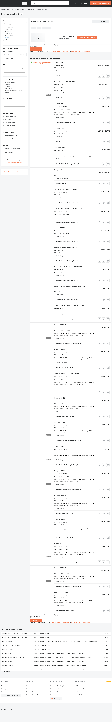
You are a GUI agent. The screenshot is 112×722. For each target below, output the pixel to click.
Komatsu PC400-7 (60, 568)
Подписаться (35, 49)
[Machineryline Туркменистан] (10, 3)
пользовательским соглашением (80, 51)
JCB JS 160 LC (59, 128)
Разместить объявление (87, 37)
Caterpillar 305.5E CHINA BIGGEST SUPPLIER (69, 305)
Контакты (4, 691)
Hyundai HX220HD (60, 543)
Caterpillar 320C (59, 446)
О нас (3, 686)
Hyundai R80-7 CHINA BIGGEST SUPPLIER (68, 267)
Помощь (3, 689)
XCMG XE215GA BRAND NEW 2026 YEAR (68, 189)
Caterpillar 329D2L (60, 471)
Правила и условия (31, 686)
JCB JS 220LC (58, 104)
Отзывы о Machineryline (32, 694)
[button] (103, 76)
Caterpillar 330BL (59, 349)
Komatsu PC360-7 (60, 325)
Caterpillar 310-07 (59, 62)
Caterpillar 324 (58, 170)
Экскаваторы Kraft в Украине (9, 673)
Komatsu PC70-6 (59, 147)
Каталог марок (30, 697)
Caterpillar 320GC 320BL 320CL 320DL (66, 373)
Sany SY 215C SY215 (61, 592)
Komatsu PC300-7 (60, 422)
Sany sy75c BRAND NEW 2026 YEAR (66, 247)
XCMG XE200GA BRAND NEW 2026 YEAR (68, 208)
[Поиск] (32, 3)
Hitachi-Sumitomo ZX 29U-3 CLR (64, 82)
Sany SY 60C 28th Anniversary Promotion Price (69, 286)
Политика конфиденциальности (35, 689)
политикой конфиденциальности (60, 51)
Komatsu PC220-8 (60, 495)
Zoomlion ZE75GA (60, 228)
